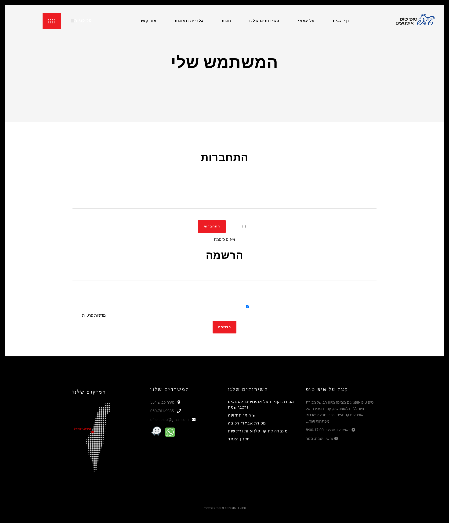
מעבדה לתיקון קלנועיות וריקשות (258, 431)
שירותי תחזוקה (242, 415)
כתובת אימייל (224, 270)
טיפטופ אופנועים (212, 508)
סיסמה (224, 198)
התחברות (212, 226)
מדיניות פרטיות (94, 315)
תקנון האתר (239, 439)
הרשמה (224, 327)
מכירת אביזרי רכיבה (247, 423)
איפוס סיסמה (224, 239)
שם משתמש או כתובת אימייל (225, 172)
